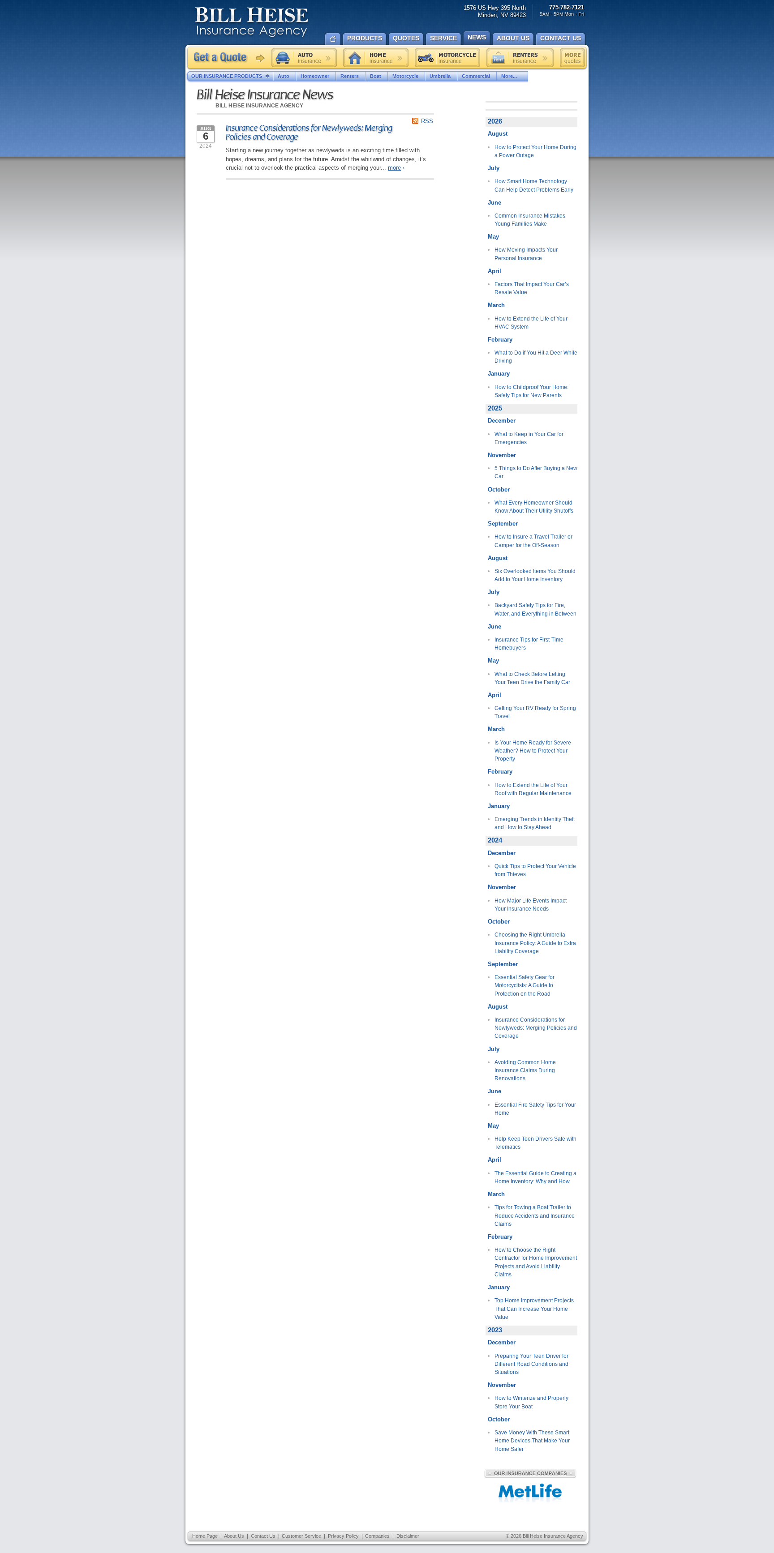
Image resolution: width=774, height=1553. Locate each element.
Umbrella (440, 76)
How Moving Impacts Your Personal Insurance (526, 254)
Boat (375, 76)
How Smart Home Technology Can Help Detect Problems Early (533, 185)
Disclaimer (407, 1536)
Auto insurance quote (304, 57)
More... (509, 76)
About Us (234, 1536)
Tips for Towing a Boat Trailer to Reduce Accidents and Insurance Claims (534, 1215)
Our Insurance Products (226, 76)
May (493, 236)
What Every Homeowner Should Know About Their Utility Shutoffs (533, 507)
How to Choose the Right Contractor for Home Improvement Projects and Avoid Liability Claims (535, 1262)
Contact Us (263, 1536)
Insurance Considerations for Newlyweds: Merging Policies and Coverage (309, 132)
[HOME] (332, 38)
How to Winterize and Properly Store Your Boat (531, 1402)
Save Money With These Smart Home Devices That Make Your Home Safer (532, 1440)
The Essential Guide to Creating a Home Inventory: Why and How (535, 1177)
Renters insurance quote (520, 57)
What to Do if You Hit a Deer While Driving (535, 357)
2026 (495, 121)
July (493, 168)
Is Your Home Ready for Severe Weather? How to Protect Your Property (532, 751)
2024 (495, 840)
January (499, 373)
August (497, 133)
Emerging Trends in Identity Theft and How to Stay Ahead (534, 823)
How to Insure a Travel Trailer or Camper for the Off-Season (533, 541)
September (503, 523)
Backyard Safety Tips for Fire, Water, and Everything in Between (535, 609)
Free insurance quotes (572, 57)
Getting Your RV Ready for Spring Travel (535, 712)
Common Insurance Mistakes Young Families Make (529, 220)
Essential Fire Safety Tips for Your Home (535, 1109)
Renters (349, 76)
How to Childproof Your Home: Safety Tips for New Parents (531, 391)
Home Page (205, 1536)
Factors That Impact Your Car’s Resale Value (531, 288)
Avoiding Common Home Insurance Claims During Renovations (525, 1070)
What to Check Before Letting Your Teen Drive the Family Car (532, 678)
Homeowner (315, 76)
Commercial (476, 76)
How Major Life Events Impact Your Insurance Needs (530, 905)
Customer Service (301, 1536)
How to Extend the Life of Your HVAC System (531, 323)
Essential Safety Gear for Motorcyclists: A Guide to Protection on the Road (524, 985)
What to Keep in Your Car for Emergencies (528, 438)
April (494, 271)
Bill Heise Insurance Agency (251, 23)
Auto (283, 76)
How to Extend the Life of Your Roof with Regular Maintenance (533, 789)
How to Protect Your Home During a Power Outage (535, 151)
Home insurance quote (375, 57)
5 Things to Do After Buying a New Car (535, 472)
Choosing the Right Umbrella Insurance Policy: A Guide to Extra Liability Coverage (535, 943)
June (494, 202)
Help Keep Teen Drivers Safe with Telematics (535, 1143)
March (496, 305)
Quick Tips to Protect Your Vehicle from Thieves (535, 870)
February (500, 339)
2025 (495, 408)
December (502, 420)
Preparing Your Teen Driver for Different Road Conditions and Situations (531, 1364)
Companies (377, 1536)
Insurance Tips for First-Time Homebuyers (528, 644)
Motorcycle (405, 76)
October (499, 489)
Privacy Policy (343, 1536)
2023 (495, 1330)
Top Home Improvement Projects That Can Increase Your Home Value (534, 1308)
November (502, 455)
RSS (427, 121)
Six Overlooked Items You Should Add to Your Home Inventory (535, 575)
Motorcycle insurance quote (447, 57)
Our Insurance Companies (530, 1473)
